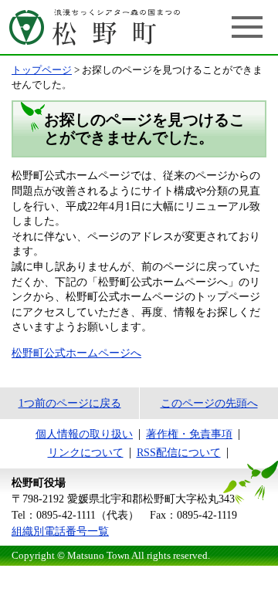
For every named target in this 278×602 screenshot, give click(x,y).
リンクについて (86, 452)
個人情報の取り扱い (84, 434)
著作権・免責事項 (189, 434)
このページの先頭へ (209, 403)
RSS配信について (179, 452)
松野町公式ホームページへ (76, 353)
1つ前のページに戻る (70, 403)
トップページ (42, 70)
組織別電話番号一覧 (60, 531)
